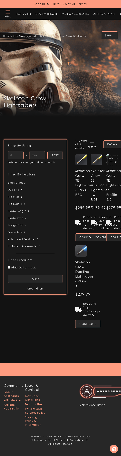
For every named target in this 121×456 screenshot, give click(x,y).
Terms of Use (33, 404)
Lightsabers (24, 13)
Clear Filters (35, 288)
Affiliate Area (13, 400)
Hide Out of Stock (23, 267)
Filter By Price (19, 146)
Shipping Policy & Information (33, 421)
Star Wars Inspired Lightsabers (32, 36)
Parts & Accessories (75, 13)
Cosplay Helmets (46, 13)
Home (7, 36)
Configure (87, 237)
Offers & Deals (104, 13)
